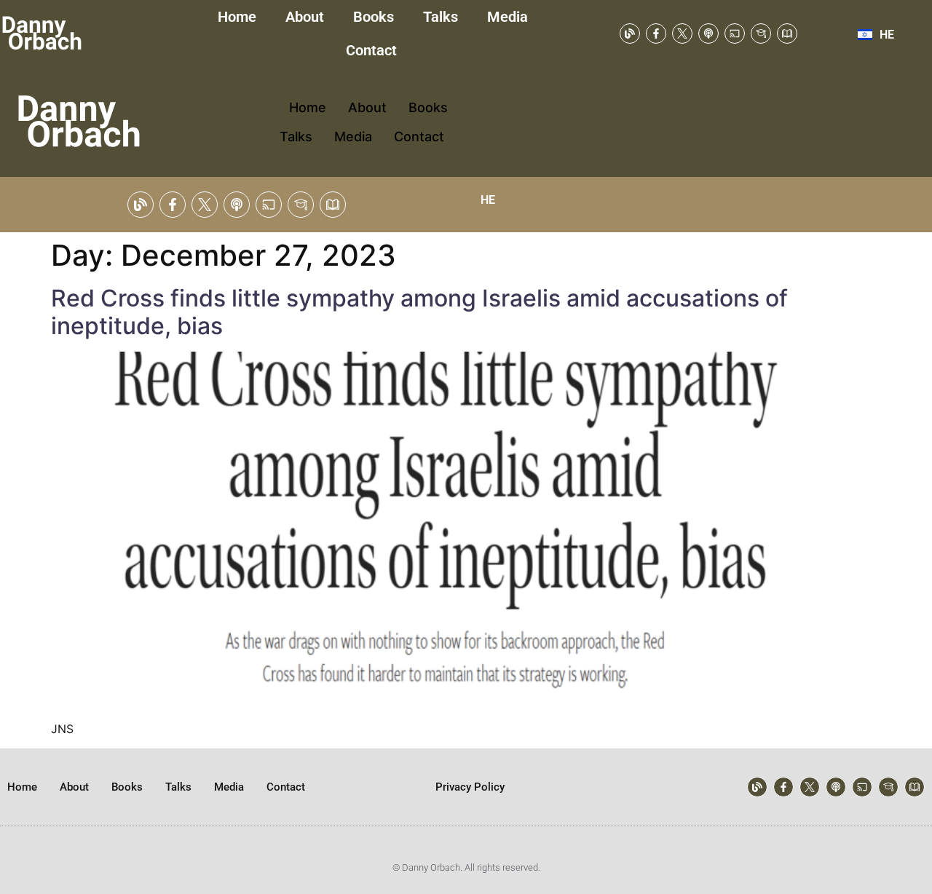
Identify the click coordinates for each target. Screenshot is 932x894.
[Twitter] (682, 33)
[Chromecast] (734, 33)
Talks (440, 16)
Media (507, 16)
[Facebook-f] (656, 33)
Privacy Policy (470, 787)
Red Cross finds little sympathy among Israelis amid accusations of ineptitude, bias (419, 312)
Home (237, 16)
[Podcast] (708, 33)
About (304, 16)
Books (373, 16)
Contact (373, 50)
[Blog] (630, 33)
